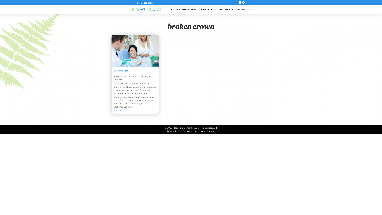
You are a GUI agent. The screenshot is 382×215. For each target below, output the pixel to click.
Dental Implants (189, 9)
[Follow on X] (243, 2)
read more (118, 110)
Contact (241, 9)
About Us (174, 9)
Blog (234, 9)
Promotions (223, 9)
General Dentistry (207, 9)
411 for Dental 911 (120, 71)
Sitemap (211, 131)
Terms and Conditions (194, 131)
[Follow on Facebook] (240, 2)
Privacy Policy (174, 131)
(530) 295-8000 (149, 3)
